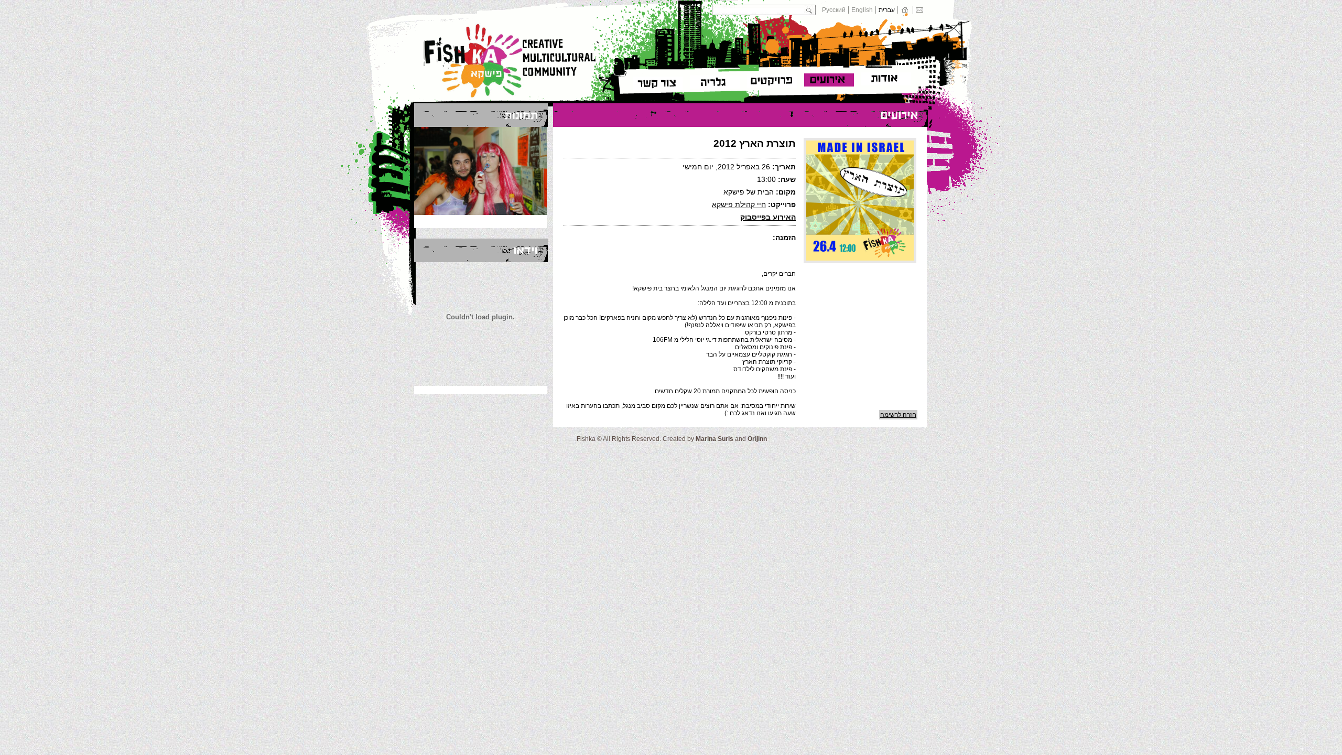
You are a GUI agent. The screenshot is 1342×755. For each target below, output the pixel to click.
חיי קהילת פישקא (739, 204)
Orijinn (757, 439)
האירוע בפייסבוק (768, 217)
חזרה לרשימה (898, 414)
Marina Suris (714, 439)
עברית (887, 10)
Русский (834, 10)
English (862, 10)
